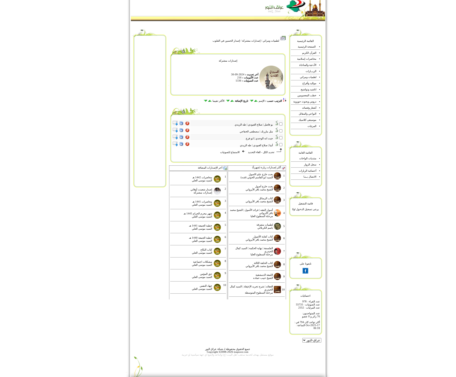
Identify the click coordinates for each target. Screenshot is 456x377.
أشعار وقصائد (309, 107)
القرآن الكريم (309, 53)
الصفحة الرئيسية (307, 46)
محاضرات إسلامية (306, 59)
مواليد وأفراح (309, 83)
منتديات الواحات (307, 158)
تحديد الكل (268, 152)
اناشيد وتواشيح (308, 89)
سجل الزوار (310, 164)
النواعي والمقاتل (307, 113)
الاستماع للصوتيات (230, 152)
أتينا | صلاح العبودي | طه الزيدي (257, 145)
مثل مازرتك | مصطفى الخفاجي (257, 131)
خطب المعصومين (306, 95)
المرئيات (312, 126)
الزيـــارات (311, 71)
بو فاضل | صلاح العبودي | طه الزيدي (255, 124)
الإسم (262, 101)
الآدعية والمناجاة (307, 65)
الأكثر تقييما (218, 101)
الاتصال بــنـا (310, 176)
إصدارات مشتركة (251, 40)
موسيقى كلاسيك (307, 120)
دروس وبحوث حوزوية (304, 101)
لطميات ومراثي (271, 40)
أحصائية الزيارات (307, 170)
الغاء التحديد (254, 152)
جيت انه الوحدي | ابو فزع (260, 138)
